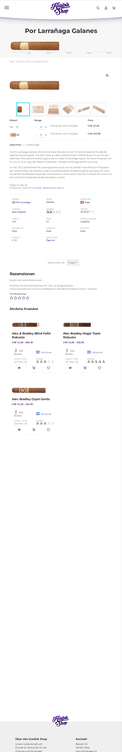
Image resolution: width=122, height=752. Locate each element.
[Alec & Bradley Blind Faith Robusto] (34, 326)
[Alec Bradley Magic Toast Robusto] (85, 326)
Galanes (50, 202)
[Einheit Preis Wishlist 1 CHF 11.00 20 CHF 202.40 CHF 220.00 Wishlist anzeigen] (48, 369)
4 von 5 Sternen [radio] (23, 298)
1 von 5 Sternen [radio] (11, 298)
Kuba (25, 187)
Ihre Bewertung (18, 293)
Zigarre (60, 187)
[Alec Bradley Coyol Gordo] (34, 391)
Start (12, 61)
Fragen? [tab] (72, 262)
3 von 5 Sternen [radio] (19, 298)
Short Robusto (19, 212)
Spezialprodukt (49, 187)
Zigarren (20, 61)
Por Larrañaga (35, 187)
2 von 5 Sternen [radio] (15, 298)
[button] (107, 75)
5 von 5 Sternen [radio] (27, 298)
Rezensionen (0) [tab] (56, 262)
